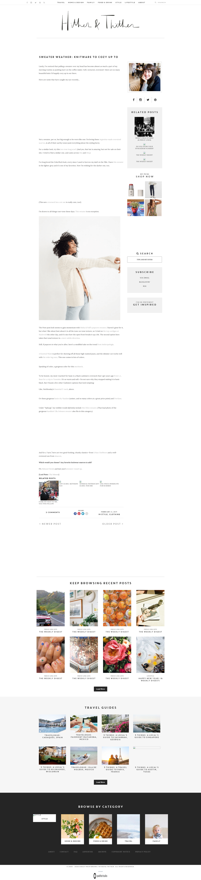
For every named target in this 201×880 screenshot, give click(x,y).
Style (118, 2)
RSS (144, 286)
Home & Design (76, 2)
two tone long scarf (68, 149)
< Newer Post (50, 524)
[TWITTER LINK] (35, 2)
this (80, 153)
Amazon (58, 456)
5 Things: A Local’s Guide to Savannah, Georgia (115, 737)
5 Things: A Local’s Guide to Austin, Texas (147, 770)
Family (91, 2)
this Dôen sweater (89, 408)
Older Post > (113, 524)
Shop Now (145, 177)
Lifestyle (130, 2)
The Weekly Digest (50, 632)
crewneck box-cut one (56, 202)
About (141, 2)
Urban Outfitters (100, 452)
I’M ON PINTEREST (144, 302)
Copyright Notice (121, 851)
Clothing (114, 514)
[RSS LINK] (44, 2)
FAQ (75, 851)
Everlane (117, 398)
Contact (64, 851)
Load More (100, 689)
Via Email (144, 278)
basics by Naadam (61, 398)
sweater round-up (74, 469)
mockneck (78, 366)
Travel (61, 2)
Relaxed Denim (48, 469)
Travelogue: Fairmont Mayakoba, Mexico (84, 737)
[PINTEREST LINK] (40, 2)
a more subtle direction (70, 338)
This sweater (80, 211)
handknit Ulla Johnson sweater (59, 411)
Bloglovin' (144, 282)
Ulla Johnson (54, 475)
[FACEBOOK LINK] (27, 2)
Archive (102, 851)
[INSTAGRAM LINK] (31, 2)
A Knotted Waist (45, 354)
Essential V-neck (61, 389)
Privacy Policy (143, 851)
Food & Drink (105, 2)
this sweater (118, 162)
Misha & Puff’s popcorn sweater (93, 327)
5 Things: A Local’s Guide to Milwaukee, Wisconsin (52, 769)
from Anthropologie (105, 344)
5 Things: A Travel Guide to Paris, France (115, 770)
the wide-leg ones (50, 357)
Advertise (87, 851)
